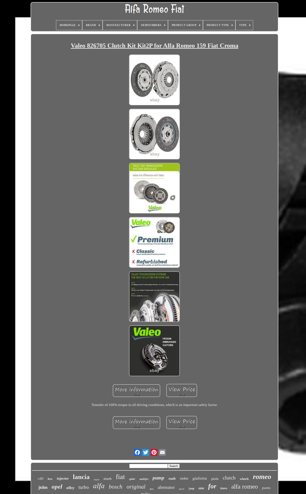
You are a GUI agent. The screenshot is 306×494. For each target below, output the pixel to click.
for (212, 486)
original (136, 486)
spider (132, 479)
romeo (262, 476)
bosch (115, 487)
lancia (81, 476)
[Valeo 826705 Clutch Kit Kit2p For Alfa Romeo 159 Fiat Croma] (154, 80)
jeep (191, 488)
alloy (70, 487)
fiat (120, 476)
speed (181, 489)
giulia (215, 478)
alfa (99, 486)
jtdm (42, 487)
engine (96, 479)
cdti (41, 478)
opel (57, 486)
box (50, 478)
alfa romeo (244, 486)
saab (172, 478)
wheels (244, 478)
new (152, 489)
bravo (223, 488)
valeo (184, 478)
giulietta (200, 478)
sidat (201, 488)
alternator (166, 487)
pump (158, 477)
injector (63, 478)
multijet (143, 478)
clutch (229, 477)
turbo (83, 487)
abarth (107, 478)
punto (266, 488)
